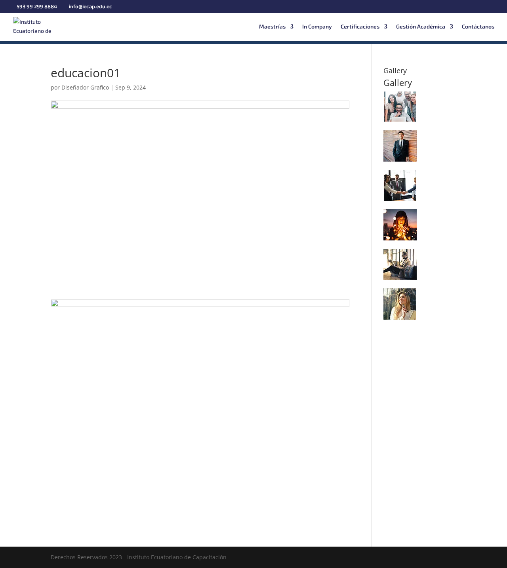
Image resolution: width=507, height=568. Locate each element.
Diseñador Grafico (85, 87)
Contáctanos (478, 27)
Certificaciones (360, 27)
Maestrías (272, 27)
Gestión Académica (420, 27)
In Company (317, 27)
